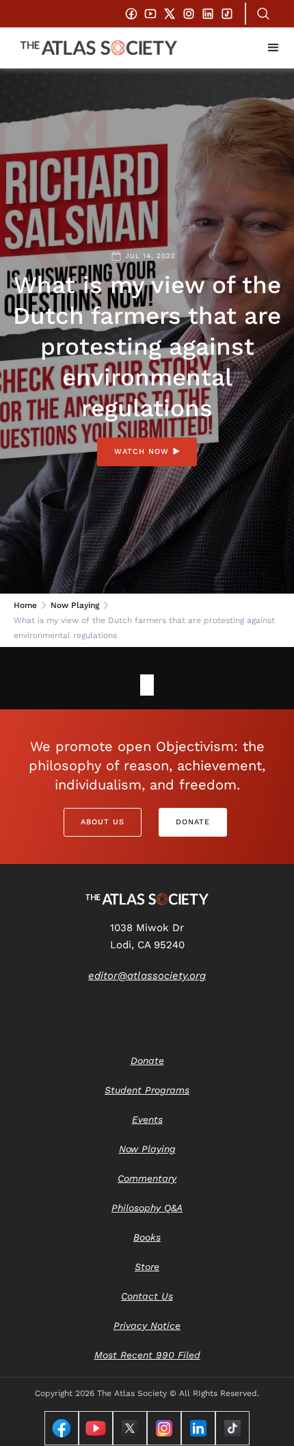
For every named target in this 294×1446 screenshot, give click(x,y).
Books (147, 1237)
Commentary (147, 1178)
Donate (193, 821)
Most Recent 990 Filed (147, 1354)
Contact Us (147, 1296)
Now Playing (75, 605)
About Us (102, 821)
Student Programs (147, 1089)
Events (147, 1119)
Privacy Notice (147, 1325)
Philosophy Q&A (147, 1207)
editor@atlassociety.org (147, 975)
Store (147, 1266)
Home (25, 605)
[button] (273, 47)
